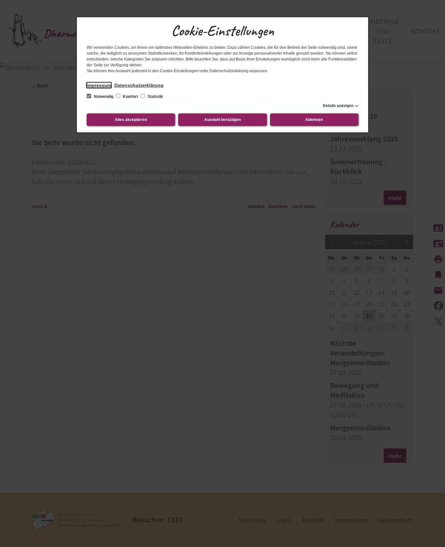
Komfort (130, 96)
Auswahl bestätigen (222, 119)
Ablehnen (314, 119)
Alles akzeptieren (131, 119)
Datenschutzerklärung (139, 85)
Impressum (99, 85)
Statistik (155, 96)
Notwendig (103, 96)
